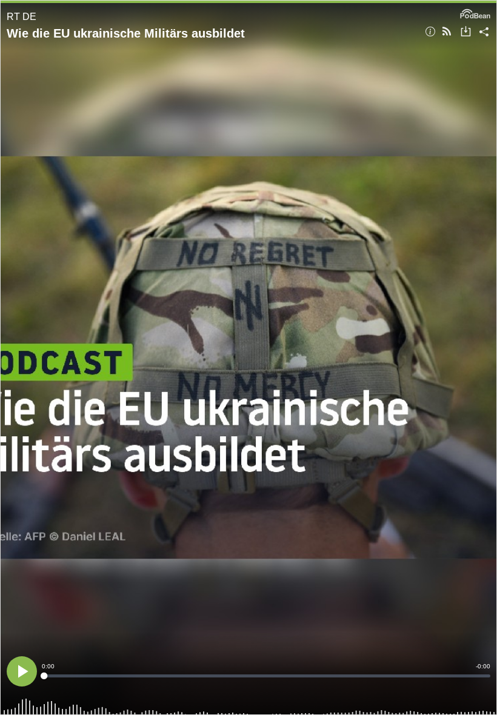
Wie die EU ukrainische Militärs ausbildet (126, 33)
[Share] (484, 32)
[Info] (430, 32)
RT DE (21, 17)
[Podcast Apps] (446, 32)
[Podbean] (475, 13)
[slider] (266, 675)
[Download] (465, 32)
